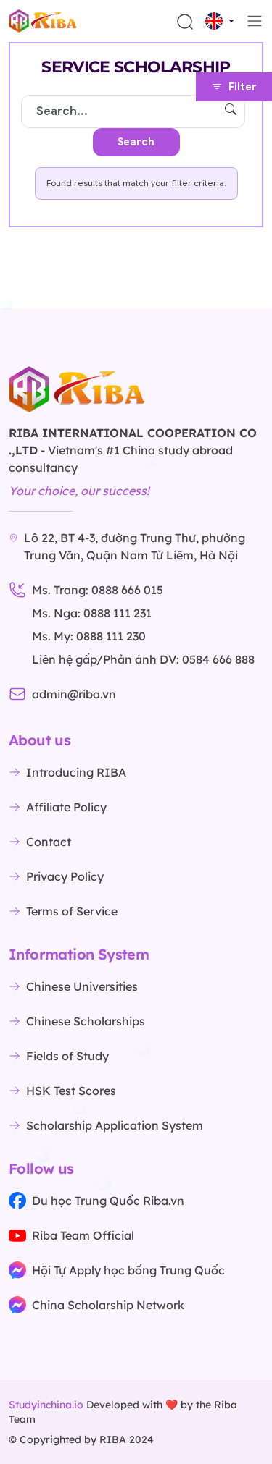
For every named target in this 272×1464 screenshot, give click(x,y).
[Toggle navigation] (254, 21)
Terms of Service (72, 911)
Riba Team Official (83, 1235)
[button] (219, 21)
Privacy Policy (65, 876)
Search (136, 142)
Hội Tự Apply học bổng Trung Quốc (128, 1270)
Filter (242, 87)
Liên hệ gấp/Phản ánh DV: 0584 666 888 (143, 659)
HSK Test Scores (71, 1090)
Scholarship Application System (114, 1125)
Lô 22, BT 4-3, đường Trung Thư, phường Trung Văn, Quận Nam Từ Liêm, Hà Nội (134, 546)
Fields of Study (67, 1056)
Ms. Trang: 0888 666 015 (97, 590)
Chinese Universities (82, 986)
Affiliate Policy (66, 807)
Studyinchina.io (46, 1404)
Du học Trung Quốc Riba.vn (108, 1200)
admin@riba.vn (74, 694)
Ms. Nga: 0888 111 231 (92, 613)
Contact (48, 841)
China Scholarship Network (108, 1305)
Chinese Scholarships (85, 1021)
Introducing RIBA (76, 772)
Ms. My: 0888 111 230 (89, 636)
